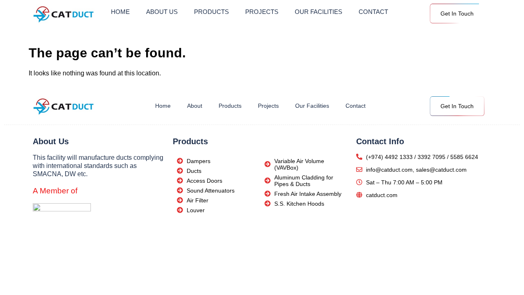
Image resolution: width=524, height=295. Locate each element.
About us (162, 12)
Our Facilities (318, 12)
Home (120, 12)
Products (211, 12)
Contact (373, 12)
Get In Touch (457, 13)
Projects (261, 12)
